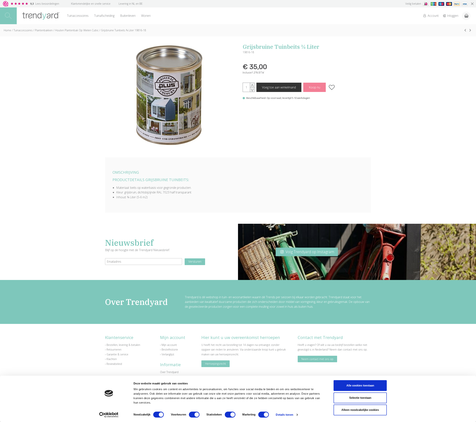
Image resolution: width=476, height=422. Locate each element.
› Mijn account (168, 345)
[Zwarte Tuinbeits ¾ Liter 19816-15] (465, 30)
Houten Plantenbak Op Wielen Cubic (77, 30)
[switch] (194, 415)
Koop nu (314, 87)
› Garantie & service (116, 354)
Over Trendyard (169, 372)
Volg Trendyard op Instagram (309, 251)
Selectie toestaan (360, 397)
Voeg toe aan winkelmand (279, 87)
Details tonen (284, 414)
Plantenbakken (44, 30)
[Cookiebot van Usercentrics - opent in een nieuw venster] (109, 415)
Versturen (194, 261)
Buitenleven (128, 16)
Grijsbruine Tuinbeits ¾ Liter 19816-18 (123, 30)
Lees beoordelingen (44, 3)
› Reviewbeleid (113, 364)
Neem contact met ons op (317, 359)
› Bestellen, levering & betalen (122, 345)
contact (347, 349)
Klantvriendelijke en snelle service (90, 3)
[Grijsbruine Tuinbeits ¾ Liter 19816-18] (169, 95)
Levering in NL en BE (131, 3)
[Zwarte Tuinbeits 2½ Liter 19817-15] (470, 30)
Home (7, 30)
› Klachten (111, 359)
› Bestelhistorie (169, 349)
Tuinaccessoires (78, 16)
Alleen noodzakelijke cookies (360, 409)
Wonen (146, 16)
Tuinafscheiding (104, 16)
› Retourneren (113, 349)
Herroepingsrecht (215, 363)
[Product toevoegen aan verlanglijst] (332, 87)
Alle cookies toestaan (360, 385)
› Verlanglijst (167, 354)
